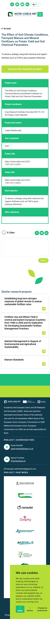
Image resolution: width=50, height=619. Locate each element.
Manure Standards (14, 359)
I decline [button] (30, 609)
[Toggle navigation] (40, 14)
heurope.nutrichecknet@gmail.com (21, 469)
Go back (7, 28)
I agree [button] (20, 609)
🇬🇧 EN (35, 4)
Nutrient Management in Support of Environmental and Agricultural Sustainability (22, 344)
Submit (43, 260)
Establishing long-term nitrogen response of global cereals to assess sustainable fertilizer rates (23, 301)
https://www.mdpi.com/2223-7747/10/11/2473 (17, 163)
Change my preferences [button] (42, 609)
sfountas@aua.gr (18, 461)
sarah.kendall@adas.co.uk (22, 449)
